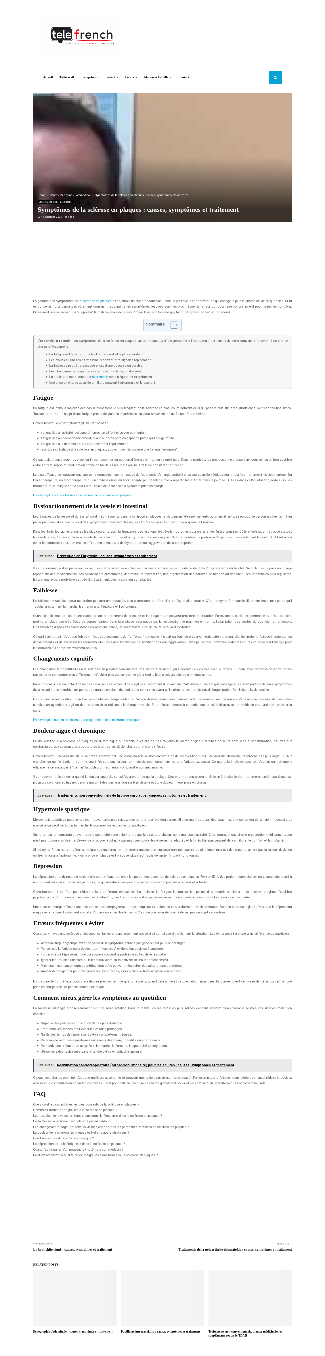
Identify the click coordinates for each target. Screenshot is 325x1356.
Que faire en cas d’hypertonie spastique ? (63, 1138)
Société (110, 77)
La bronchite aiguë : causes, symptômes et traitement (72, 1249)
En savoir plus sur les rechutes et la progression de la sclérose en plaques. (87, 720)
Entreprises (88, 77)
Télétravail (66, 77)
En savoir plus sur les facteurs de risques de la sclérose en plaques (82, 495)
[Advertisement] (201, 35)
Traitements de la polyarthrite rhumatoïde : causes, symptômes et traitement (235, 1249)
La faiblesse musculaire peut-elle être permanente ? (71, 1121)
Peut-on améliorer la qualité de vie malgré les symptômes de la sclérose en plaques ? (95, 1155)
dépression (100, 377)
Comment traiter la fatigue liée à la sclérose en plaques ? (75, 1110)
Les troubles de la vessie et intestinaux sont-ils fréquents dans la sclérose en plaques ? (97, 1116)
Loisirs (129, 77)
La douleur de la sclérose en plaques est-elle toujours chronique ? (81, 1132)
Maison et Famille (156, 77)
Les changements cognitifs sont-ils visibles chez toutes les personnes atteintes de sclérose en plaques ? (111, 1127)
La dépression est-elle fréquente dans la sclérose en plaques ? (79, 1144)
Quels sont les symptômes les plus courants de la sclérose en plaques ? (86, 1104)
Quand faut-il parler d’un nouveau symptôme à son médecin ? (78, 1150)
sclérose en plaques (97, 301)
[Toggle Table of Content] (172, 325)
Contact (183, 77)
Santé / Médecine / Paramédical (55, 202)
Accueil (48, 77)
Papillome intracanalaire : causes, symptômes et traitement (160, 1331)
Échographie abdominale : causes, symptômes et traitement (73, 1331)
